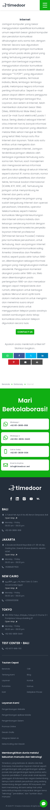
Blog (29, 674)
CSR (28, 669)
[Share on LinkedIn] (42, 355)
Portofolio (6, 686)
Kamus (30, 686)
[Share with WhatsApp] (7, 355)
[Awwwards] (38, 498)
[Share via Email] (25, 362)
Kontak (30, 680)
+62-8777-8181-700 (13, 648)
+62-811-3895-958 (13, 530)
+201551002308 (11, 600)
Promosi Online (9, 726)
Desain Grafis (8, 732)
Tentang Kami (8, 674)
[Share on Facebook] (19, 355)
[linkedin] (17, 498)
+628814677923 (11, 567)
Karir (4, 692)
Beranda (6, 384)
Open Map (10, 518)
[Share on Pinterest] (13, 362)
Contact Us (25, 331)
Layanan (6, 680)
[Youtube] (31, 498)
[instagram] (24, 498)
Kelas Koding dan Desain (13, 744)
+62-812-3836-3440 (14, 634)
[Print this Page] (37, 362)
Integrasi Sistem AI (10, 738)
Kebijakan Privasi (34, 692)
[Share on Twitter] (30, 355)
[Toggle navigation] (45, 5)
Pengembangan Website (13, 709)
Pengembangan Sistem (13, 720)
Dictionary (18, 384)
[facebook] (11, 498)
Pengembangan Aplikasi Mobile (16, 715)
